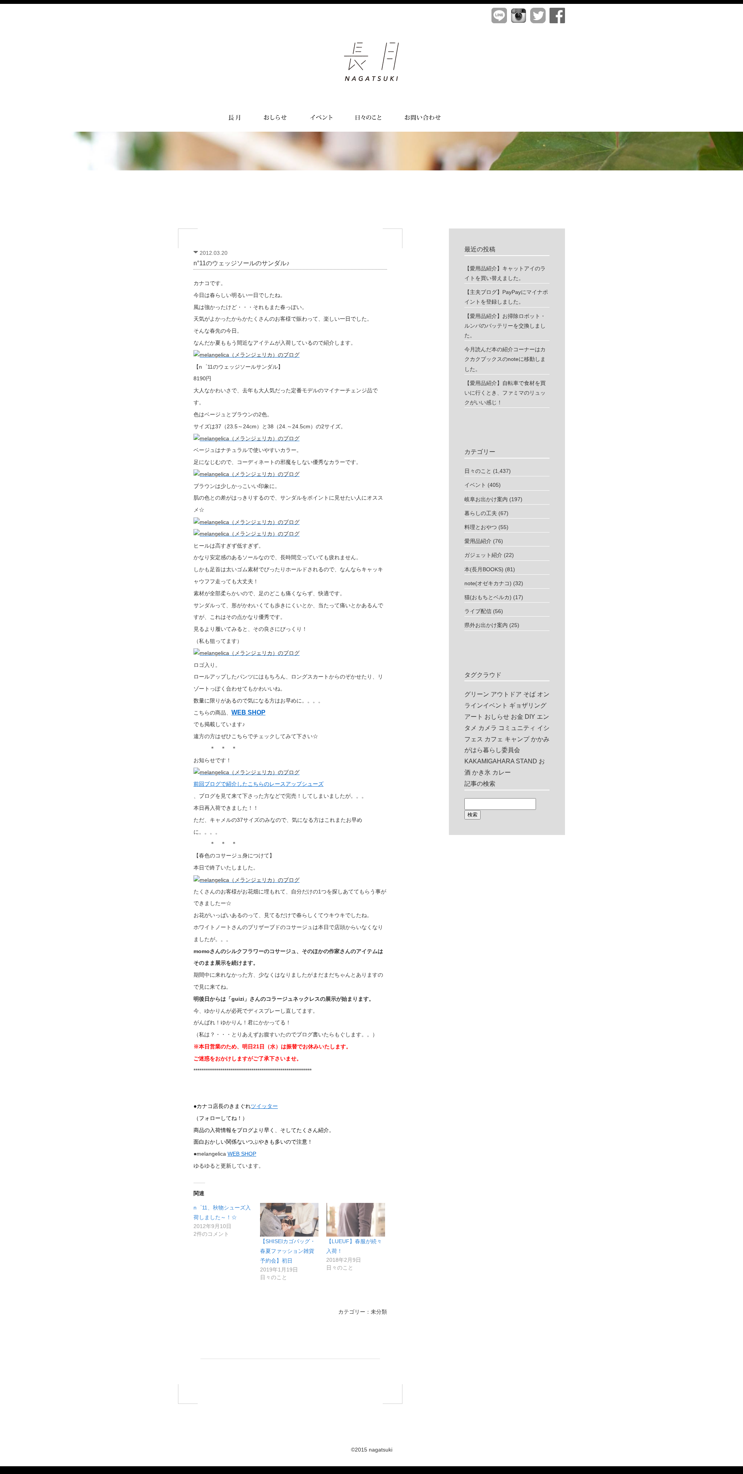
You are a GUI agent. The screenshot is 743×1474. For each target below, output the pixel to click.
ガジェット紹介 (483, 555)
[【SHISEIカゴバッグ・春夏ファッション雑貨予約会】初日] (289, 1220)
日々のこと (477, 471)
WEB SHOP (242, 1154)
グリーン (476, 694)
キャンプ (517, 739)
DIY (530, 716)
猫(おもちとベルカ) (488, 597)
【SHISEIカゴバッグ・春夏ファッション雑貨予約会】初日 (287, 1251)
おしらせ (496, 716)
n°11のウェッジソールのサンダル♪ (241, 263)
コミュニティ (517, 728)
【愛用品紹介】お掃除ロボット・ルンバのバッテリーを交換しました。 (505, 325)
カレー (501, 772)
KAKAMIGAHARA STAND (500, 761)
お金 (517, 716)
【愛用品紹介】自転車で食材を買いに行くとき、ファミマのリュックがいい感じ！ (505, 392)
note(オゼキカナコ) (488, 583)
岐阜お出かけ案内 (486, 499)
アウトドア (506, 694)
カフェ (493, 739)
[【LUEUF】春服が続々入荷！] (355, 1220)
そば (529, 694)
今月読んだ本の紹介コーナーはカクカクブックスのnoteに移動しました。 (505, 359)
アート (473, 716)
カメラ (487, 728)
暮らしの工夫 (480, 513)
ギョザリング (527, 705)
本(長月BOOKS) (483, 569)
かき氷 (481, 772)
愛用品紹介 (477, 541)
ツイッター (264, 1106)
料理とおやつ (480, 527)
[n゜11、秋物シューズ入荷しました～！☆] (226, 1220)
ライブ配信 (477, 611)
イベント (475, 485)
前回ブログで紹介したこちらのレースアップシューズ (258, 784)
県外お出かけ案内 (486, 625)
